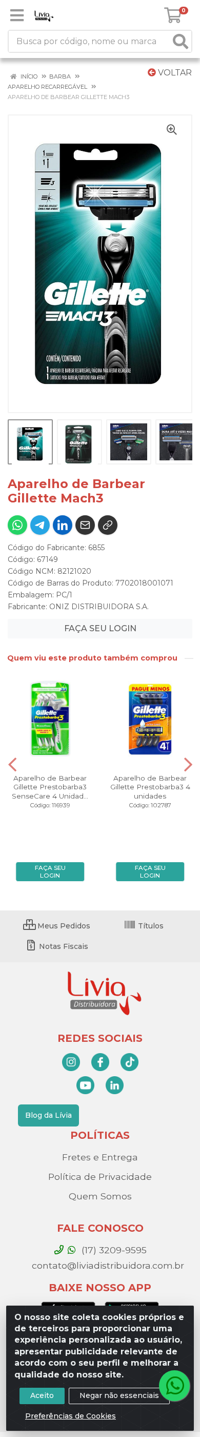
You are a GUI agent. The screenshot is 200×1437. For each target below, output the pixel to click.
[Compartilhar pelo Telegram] (40, 525)
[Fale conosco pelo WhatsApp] (174, 1385)
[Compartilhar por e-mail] (85, 525)
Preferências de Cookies (70, 1416)
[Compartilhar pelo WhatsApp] (17, 525)
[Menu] (17, 15)
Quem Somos (100, 1196)
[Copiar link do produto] (107, 525)
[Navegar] (12, 765)
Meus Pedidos (62, 925)
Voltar (174, 72)
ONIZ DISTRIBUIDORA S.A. (99, 606)
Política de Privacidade (100, 1176)
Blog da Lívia (48, 1115)
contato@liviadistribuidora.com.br (106, 1265)
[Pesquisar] (180, 41)
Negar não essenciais (119, 1395)
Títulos (150, 925)
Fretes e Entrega (100, 1157)
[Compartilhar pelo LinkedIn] (62, 525)
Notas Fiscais (62, 946)
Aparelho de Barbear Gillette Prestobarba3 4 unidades (150, 787)
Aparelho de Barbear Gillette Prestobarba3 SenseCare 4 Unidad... (50, 787)
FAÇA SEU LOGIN (100, 628)
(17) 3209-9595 (113, 1250)
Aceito (42, 1395)
